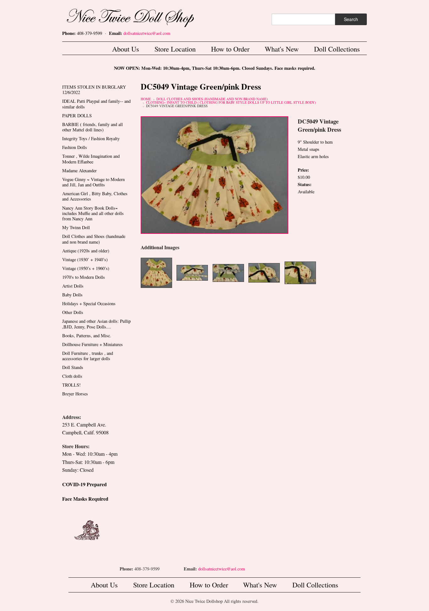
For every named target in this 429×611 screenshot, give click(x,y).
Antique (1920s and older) (85, 251)
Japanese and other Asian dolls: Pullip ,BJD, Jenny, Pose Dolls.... (96, 323)
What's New (282, 48)
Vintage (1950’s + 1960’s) (85, 268)
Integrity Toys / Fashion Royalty (91, 138)
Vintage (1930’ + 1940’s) (85, 259)
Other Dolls (72, 312)
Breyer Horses (75, 394)
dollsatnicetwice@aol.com (146, 33)
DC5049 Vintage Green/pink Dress (177, 105)
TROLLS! (71, 385)
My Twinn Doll (76, 227)
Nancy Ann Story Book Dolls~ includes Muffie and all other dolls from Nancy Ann (93, 213)
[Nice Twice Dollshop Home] (140, 16)
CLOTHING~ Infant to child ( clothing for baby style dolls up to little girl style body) (231, 102)
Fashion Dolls (74, 147)
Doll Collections (337, 48)
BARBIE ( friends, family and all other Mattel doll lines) (92, 127)
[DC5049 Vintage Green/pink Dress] (214, 174)
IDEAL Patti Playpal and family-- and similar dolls (96, 103)
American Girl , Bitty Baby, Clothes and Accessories (95, 196)
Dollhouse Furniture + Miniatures (92, 344)
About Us (125, 48)
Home (146, 98)
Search (351, 19)
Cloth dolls (72, 376)
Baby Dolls (72, 295)
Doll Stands (72, 367)
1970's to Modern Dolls (83, 277)
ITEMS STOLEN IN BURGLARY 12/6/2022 (94, 89)
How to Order (230, 48)
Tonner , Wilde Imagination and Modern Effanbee (91, 158)
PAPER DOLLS (77, 115)
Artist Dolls (73, 286)
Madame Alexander (79, 170)
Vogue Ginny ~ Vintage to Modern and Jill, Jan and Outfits (93, 182)
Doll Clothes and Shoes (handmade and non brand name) (212, 98)
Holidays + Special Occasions (89, 303)
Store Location (175, 48)
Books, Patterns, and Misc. (86, 336)
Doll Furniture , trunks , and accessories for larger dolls (87, 355)
